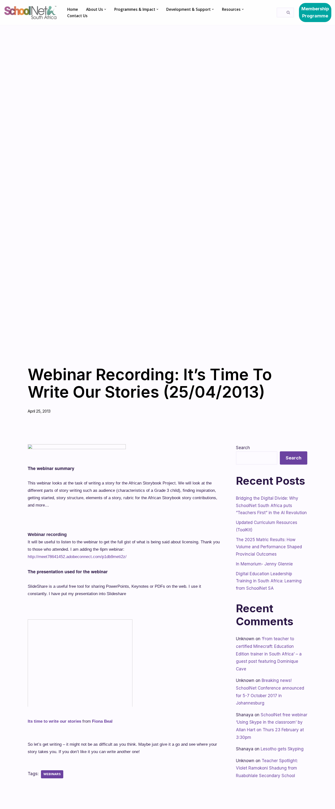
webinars (52, 774)
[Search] (288, 12)
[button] (105, 9)
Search (243, 447)
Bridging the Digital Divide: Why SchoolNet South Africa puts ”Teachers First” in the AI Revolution (271, 505)
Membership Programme (315, 12)
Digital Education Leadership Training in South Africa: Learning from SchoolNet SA (269, 581)
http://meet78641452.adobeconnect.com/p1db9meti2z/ (77, 556)
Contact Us (77, 15)
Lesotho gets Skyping (282, 748)
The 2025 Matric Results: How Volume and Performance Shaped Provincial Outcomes (269, 547)
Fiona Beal (102, 721)
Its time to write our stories (54, 721)
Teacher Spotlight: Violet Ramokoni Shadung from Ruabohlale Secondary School (267, 768)
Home (72, 9)
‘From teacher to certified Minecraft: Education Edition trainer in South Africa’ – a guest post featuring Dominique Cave (269, 653)
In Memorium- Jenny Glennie (264, 563)
